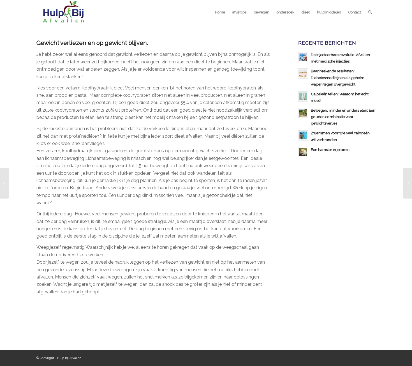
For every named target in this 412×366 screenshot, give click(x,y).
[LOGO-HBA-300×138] (63, 12)
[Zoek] (370, 12)
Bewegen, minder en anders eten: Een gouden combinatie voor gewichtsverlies (343, 116)
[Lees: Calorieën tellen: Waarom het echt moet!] (303, 96)
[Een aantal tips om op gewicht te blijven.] (4, 183)
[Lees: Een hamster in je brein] (303, 152)
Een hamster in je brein (330, 149)
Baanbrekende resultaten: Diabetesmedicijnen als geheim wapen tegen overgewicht (337, 77)
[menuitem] (220, 12)
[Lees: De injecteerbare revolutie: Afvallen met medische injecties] (303, 57)
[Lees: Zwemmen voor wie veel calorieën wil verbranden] (303, 135)
